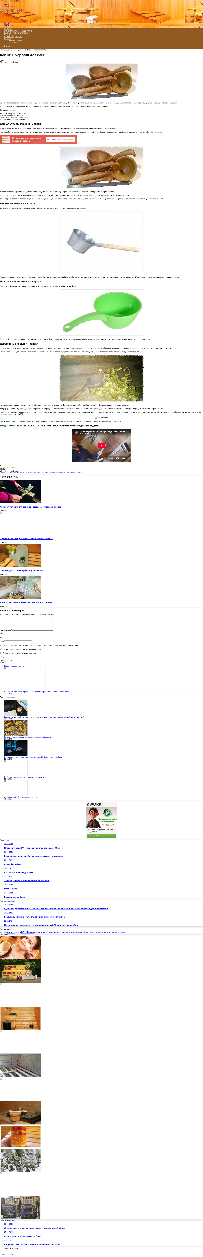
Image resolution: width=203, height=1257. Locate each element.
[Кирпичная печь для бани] (20, 1195)
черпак (11, 467)
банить (11, 932)
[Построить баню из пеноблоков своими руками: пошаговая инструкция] (20, 1077)
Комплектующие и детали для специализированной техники (27, 737)
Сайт (2, 641)
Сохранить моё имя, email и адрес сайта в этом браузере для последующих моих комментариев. (41, 645)
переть (78, 932)
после (97, 932)
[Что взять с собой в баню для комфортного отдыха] (20, 598)
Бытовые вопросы (15, 42)
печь (82, 932)
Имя (2, 634)
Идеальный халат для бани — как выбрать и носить (26, 539)
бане (1, 932)
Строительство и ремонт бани (18, 31)
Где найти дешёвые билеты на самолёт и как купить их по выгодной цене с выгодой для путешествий (44, 717)
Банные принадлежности (16, 33)
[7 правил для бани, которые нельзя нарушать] (20, 1124)
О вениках (9, 35)
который (57, 932)
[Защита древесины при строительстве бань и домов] (20, 1147)
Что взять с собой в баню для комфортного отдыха (26, 602)
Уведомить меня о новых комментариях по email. (22, 649)
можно (62, 932)
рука (119, 932)
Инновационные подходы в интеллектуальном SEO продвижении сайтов (33, 757)
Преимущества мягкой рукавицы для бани (21, 570)
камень (51, 932)
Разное (7, 39)
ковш (6, 467)
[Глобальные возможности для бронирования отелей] (15, 775)
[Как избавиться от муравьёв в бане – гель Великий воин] (20, 982)
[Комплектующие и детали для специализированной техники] (15, 735)
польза (92, 932)
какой (47, 932)
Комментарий (6, 630)
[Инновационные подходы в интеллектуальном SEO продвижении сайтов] (15, 755)
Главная (8, 29)
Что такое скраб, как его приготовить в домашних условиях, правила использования (37, 692)
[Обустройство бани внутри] (20, 1029)
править (115, 932)
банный (18, 932)
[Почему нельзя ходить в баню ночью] (20, 1053)
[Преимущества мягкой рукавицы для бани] (20, 566)
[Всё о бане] (12, 20)
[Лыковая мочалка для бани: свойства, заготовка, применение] (20, 503)
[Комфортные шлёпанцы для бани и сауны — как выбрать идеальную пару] (20, 1006)
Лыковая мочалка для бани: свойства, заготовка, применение (31, 507)
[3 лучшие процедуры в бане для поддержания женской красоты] (20, 958)
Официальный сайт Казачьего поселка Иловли (22, 797)
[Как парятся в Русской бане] (20, 1100)
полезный (86, 932)
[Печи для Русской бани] (20, 1218)
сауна (123, 932)
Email (2, 637)
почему (101, 932)
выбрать (37, 932)
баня (2, 467)
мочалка (67, 932)
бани (5, 932)
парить (73, 932)
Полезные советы (15, 40)
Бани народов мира (13, 37)
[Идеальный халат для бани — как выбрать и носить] (20, 534)
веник (31, 932)
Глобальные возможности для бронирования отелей (25, 777)
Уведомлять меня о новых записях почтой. (19, 653)
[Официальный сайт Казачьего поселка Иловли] (15, 795)
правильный (108, 932)
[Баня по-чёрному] (20, 1171)
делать (42, 932)
